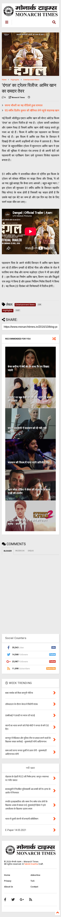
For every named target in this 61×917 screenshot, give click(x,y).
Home (4, 80)
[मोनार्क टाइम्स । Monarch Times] (29, 22)
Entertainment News (31, 80)
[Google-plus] (22, 899)
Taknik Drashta (31, 864)
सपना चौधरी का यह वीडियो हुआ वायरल (24, 105)
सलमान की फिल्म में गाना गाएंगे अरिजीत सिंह (29, 462)
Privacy (7, 881)
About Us (8, 887)
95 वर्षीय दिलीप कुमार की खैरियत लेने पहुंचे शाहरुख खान (32, 110)
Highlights (15, 80)
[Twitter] (13, 899)
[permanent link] (29, 97)
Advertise (35, 875)
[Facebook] (5, 899)
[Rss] (30, 899)
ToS (32, 881)
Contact (34, 887)
